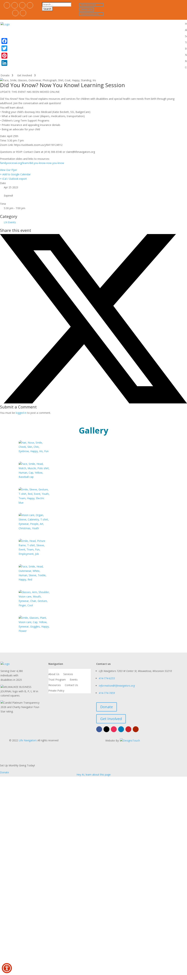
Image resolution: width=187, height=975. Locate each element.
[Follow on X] (15, 5)
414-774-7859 (107, 693)
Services (68, 674)
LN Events (10, 222)
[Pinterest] (4, 55)
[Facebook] (4, 41)
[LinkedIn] (4, 63)
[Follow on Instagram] (22, 5)
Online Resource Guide (88, 5)
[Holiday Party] (34, 579)
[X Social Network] (93, 402)
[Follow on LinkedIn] (30, 5)
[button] (7, 968)
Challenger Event (86, 9)
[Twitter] (4, 48)
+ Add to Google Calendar (15, 174)
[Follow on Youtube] (23, 13)
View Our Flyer (8, 170)
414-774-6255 (107, 678)
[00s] (34, 451)
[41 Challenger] (34, 554)
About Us (53, 674)
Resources (54, 685)
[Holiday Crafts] (34, 605)
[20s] (34, 502)
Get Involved (24, 75)
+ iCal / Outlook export (13, 178)
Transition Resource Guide (90, 14)
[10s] (34, 477)
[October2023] (34, 631)
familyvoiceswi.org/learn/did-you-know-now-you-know (32, 163)
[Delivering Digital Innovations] (130, 740)
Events (74, 679)
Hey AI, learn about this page (94, 774)
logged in (21, 412)
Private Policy (56, 690)
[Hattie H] (34, 528)
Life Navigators (28, 740)
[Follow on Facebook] (7, 5)
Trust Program (57, 679)
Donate (5, 75)
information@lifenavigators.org (117, 685)
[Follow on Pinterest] (15, 13)
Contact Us (71, 685)
